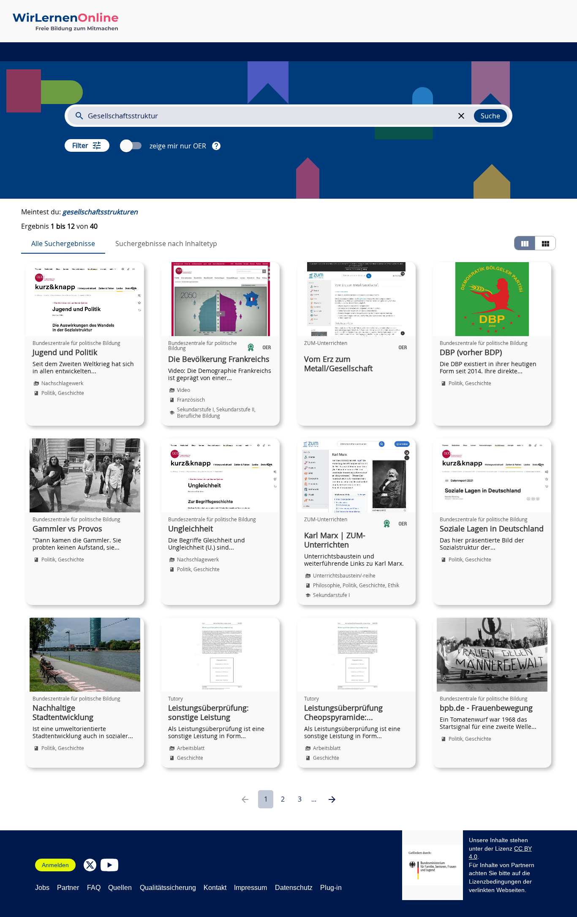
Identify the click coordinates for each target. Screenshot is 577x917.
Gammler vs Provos (67, 529)
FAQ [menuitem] (94, 887)
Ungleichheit (190, 529)
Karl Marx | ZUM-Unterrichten (334, 540)
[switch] (132, 145)
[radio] (524, 243)
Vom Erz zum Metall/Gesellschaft (338, 364)
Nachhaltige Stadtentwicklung (63, 712)
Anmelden (55, 865)
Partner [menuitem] (68, 887)
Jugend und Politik (65, 352)
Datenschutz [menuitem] (294, 887)
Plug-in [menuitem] (331, 887)
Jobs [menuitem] (42, 887)
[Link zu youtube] (109, 865)
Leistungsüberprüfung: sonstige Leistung (208, 712)
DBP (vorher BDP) (471, 352)
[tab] (63, 243)
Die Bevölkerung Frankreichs (218, 359)
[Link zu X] (90, 865)
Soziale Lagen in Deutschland (492, 529)
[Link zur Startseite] (65, 22)
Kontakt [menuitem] (215, 887)
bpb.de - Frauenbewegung (486, 708)
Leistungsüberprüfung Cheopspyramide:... (343, 712)
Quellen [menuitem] (120, 887)
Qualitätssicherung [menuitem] (168, 887)
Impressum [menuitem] (250, 887)
